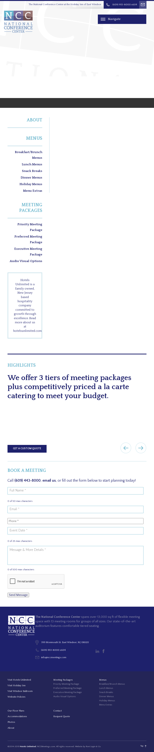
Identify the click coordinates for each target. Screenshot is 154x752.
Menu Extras (32, 190)
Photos (11, 722)
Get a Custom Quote (27, 448)
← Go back (125, 448)
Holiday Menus (31, 184)
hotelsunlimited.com (27, 331)
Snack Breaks (32, 171)
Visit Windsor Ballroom (20, 691)
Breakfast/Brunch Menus (28, 154)
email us (49, 480)
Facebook (103, 651)
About (34, 120)
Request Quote (61, 716)
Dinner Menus (31, 177)
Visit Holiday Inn (17, 685)
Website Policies (16, 696)
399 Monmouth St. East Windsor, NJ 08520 (65, 642)
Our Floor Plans (16, 710)
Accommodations (17, 716)
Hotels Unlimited (28, 746)
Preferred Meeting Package (28, 239)
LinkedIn (97, 651)
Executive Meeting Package (28, 251)
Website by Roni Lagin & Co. (88, 746)
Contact (57, 710)
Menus (34, 138)
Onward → (140, 448)
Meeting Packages (30, 207)
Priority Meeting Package (29, 227)
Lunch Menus (32, 164)
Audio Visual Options (26, 261)
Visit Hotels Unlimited (19, 679)
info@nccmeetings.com (53, 657)
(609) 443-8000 (27, 480)
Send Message (18, 595)
